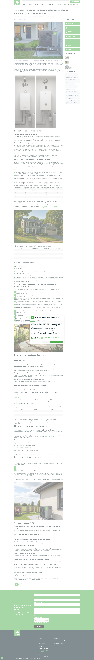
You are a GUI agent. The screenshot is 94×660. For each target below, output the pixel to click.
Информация (38, 320)
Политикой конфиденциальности (45, 337)
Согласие (32, 320)
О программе (45, 320)
